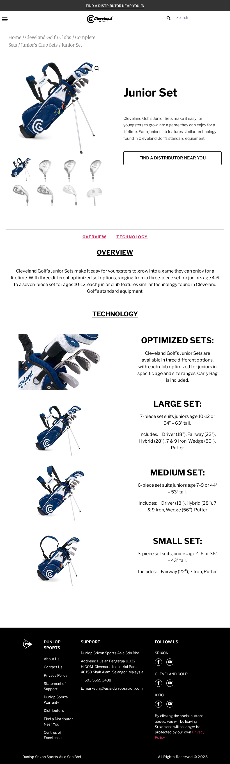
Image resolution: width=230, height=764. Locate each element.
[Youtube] (170, 662)
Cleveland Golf (40, 37)
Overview (94, 236)
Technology (132, 236)
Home (14, 37)
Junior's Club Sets (39, 45)
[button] (4, 19)
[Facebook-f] (158, 662)
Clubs (65, 37)
